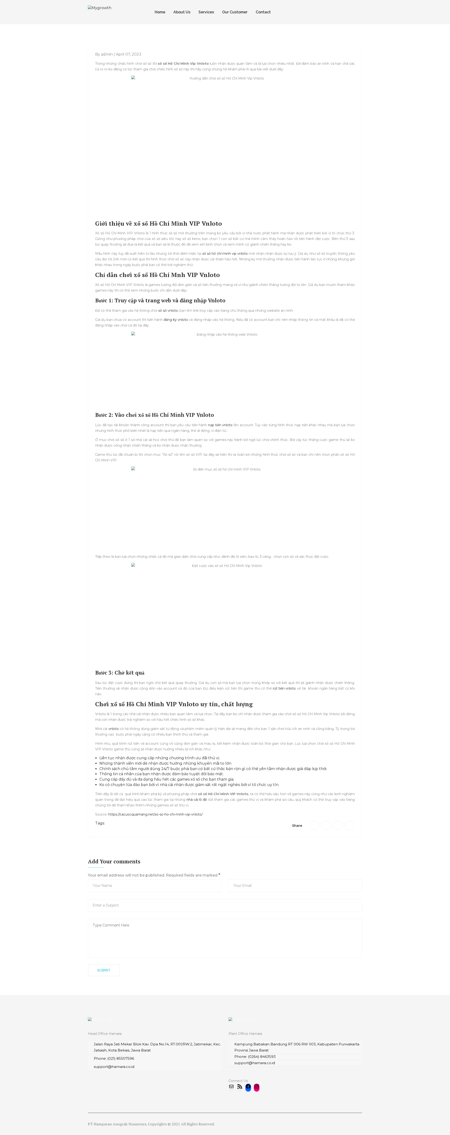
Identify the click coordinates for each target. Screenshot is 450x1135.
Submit (103, 970)
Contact (263, 12)
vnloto (114, 729)
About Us (181, 12)
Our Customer (235, 12)
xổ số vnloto (168, 310)
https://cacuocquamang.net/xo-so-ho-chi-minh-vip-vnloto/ (155, 814)
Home (160, 12)
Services (206, 12)
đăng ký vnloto (176, 320)
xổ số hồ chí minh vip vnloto (225, 253)
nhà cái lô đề (197, 799)
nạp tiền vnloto (220, 425)
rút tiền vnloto (284, 688)
